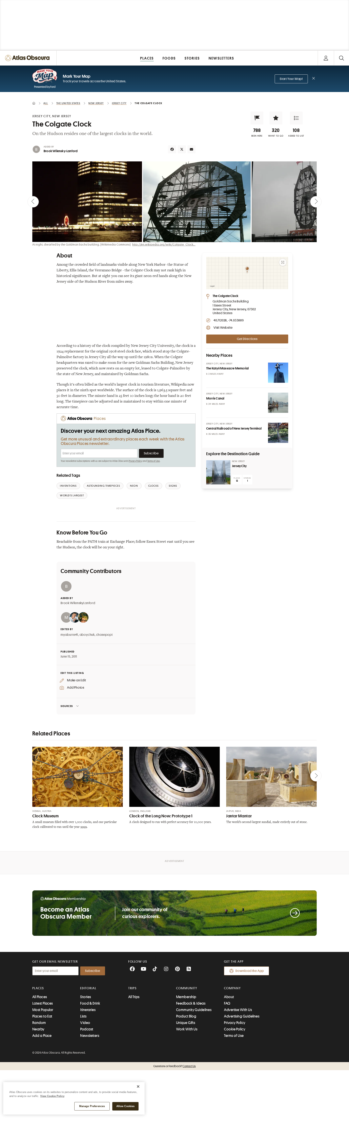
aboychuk (87, 634)
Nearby (38, 1029)
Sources (67, 706)
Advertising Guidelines (241, 1016)
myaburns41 (69, 634)
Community (186, 988)
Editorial (88, 988)
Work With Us (186, 1029)
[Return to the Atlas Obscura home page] (28, 58)
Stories (85, 997)
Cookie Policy (234, 1029)
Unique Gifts (185, 1022)
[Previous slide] (33, 201)
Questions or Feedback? (174, 1066)
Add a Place (42, 1035)
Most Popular (42, 1009)
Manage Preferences (92, 1106)
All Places (39, 997)
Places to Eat (42, 1016)
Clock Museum (45, 816)
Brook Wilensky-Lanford (61, 151)
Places (38, 988)
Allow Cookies (125, 1106)
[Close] (138, 1086)
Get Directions (247, 339)
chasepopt (104, 634)
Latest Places (42, 1003)
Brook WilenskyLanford (78, 603)
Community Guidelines (193, 1009)
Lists (83, 1016)
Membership (186, 997)
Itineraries (88, 1009)
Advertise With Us (238, 1009)
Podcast (86, 1029)
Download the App (249, 971)
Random (39, 1022)
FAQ (227, 1003)
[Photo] (278, 373)
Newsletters (89, 1035)
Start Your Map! (291, 79)
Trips (132, 988)
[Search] (341, 58)
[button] (256, 118)
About (229, 997)
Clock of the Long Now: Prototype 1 (160, 816)
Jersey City (239, 466)
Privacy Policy (135, 461)
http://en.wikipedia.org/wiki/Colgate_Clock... (164, 244)
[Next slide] (316, 201)
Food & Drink (90, 1003)
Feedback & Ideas (190, 1003)
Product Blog (186, 1016)
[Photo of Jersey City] (218, 472)
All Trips (134, 997)
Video (85, 1022)
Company (232, 988)
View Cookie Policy (52, 1096)
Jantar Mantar (239, 816)
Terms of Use (153, 461)
